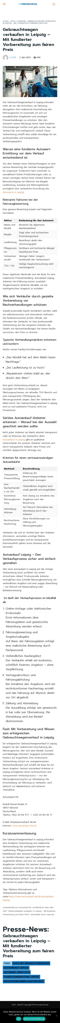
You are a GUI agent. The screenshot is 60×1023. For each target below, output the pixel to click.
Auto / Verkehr (18, 21)
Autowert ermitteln (16, 972)
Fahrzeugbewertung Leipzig (21, 976)
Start (6, 21)
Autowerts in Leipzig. (13, 192)
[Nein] (56, 1015)
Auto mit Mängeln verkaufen (31, 963)
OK (18, 1019)
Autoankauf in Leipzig (14, 439)
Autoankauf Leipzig (16, 967)
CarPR (13, 57)
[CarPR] (6, 57)
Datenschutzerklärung (34, 1019)
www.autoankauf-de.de (24, 825)
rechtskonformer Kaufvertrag (23, 981)
